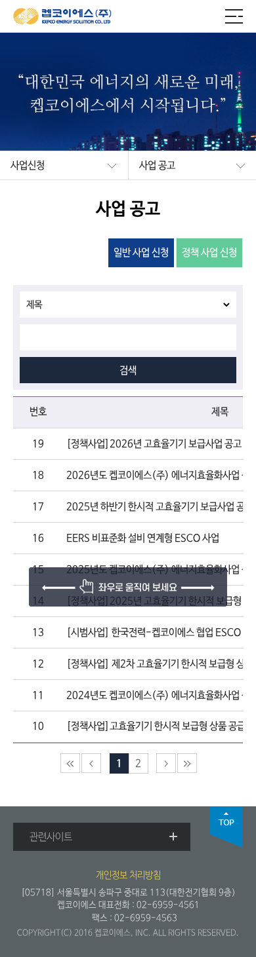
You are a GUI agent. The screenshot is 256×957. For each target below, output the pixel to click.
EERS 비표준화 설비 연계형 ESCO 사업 (142, 538)
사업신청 (28, 166)
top (226, 827)
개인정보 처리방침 (128, 875)
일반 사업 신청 (141, 253)
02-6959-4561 (168, 905)
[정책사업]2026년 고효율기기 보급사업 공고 (154, 444)
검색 (128, 371)
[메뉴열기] (234, 16)
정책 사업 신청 (209, 253)
